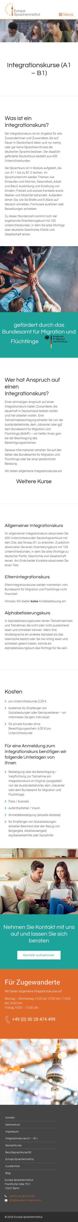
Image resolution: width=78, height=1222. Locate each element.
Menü (67, 14)
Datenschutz (12, 1124)
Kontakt (10, 1117)
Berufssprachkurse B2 (18, 1152)
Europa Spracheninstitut (19, 1159)
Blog (8, 1173)
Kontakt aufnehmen (39, 955)
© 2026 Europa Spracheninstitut (24, 1216)
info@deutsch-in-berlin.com (25, 1200)
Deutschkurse (13, 1145)
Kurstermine (12, 1166)
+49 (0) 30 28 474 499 (33, 1019)
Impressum (12, 1131)
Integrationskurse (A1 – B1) (21, 1138)
